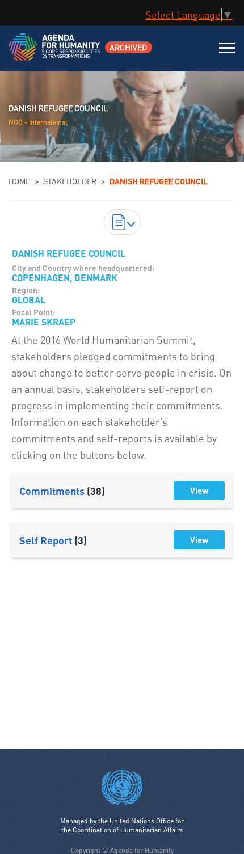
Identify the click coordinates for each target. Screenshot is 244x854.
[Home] (55, 54)
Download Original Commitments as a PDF (122, 222)
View (199, 490)
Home (19, 181)
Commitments (62, 490)
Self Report (53, 540)
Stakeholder (69, 181)
